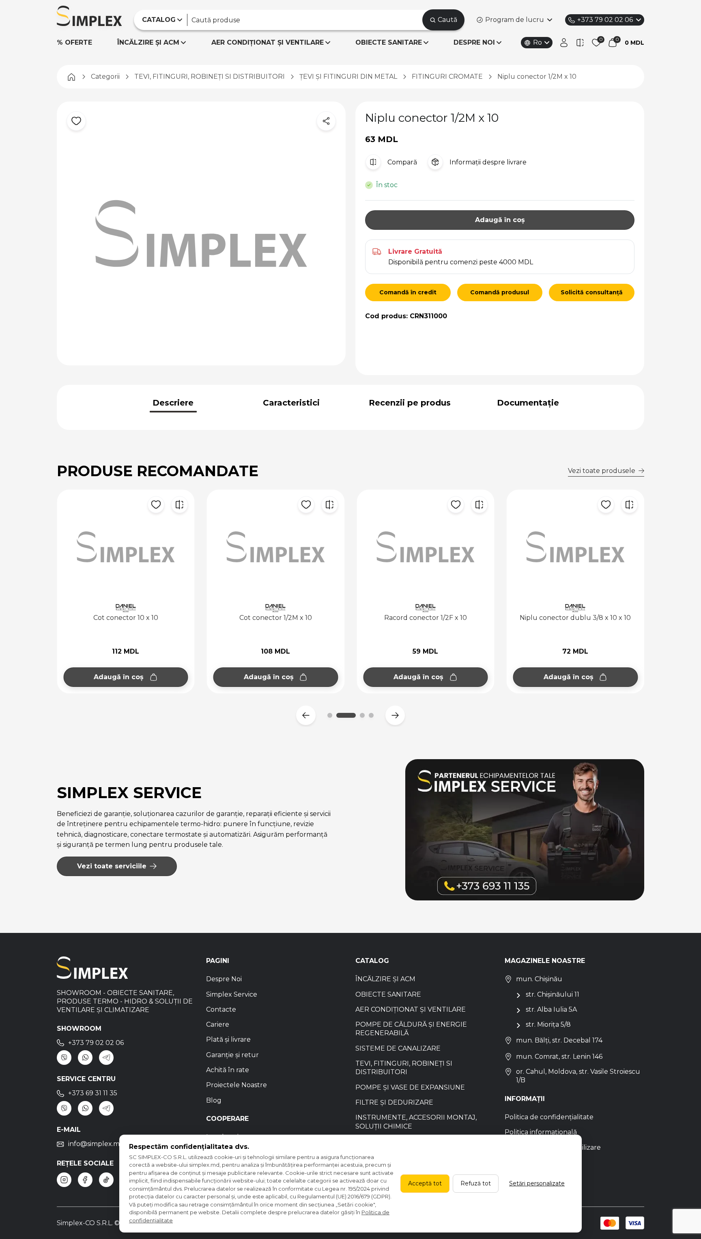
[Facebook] (85, 1179)
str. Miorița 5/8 (548, 1024)
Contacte (221, 1009)
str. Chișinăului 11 (552, 994)
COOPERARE (227, 1118)
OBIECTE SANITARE (388, 42)
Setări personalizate (537, 1183)
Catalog (372, 961)
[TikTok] (106, 1179)
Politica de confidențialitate (549, 1117)
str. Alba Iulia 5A (551, 1009)
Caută (447, 20)
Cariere (217, 1024)
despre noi (474, 42)
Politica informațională (541, 1132)
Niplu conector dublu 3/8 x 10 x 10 (425, 618)
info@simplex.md (96, 1144)
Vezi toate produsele (601, 471)
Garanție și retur (232, 1055)
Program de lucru (514, 20)
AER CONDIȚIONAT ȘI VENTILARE (267, 42)
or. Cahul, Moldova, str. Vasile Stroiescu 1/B (578, 1076)
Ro (537, 42)
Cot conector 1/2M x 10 (125, 618)
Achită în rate (227, 1070)
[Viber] (64, 1057)
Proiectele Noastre (236, 1085)
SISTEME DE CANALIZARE (398, 1048)
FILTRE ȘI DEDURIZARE (394, 1102)
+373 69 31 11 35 (92, 1093)
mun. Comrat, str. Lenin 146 (559, 1056)
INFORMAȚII (525, 1099)
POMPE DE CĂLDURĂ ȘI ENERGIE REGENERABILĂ (411, 1029)
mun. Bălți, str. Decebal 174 (559, 1040)
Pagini (217, 961)
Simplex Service (231, 994)
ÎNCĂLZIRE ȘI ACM (148, 42)
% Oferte (74, 42)
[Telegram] (106, 1057)
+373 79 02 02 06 (605, 20)
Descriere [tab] (173, 403)
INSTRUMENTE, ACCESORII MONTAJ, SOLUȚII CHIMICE (416, 1122)
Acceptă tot (425, 1183)
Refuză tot (475, 1183)
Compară (402, 162)
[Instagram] (64, 1179)
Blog (213, 1100)
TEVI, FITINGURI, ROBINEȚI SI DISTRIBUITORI (403, 1068)
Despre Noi (224, 979)
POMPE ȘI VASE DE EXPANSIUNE (410, 1087)
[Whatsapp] (85, 1057)
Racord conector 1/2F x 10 (275, 618)
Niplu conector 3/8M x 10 (575, 618)
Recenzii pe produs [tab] (410, 403)
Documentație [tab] (528, 403)
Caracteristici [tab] (291, 403)
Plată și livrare (228, 1039)
